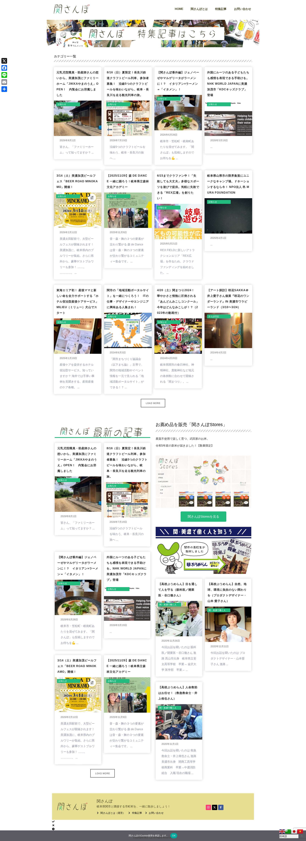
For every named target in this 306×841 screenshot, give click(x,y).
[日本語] (294, 831)
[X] (4, 60)
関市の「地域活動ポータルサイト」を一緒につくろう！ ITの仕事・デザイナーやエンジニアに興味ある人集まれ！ (128, 299)
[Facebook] (4, 67)
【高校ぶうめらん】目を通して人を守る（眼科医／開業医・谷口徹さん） (177, 590)
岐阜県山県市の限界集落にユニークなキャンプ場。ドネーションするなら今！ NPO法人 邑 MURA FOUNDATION (228, 184)
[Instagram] (208, 807)
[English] (282, 831)
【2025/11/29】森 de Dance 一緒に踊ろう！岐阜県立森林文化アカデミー (128, 181)
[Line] (4, 74)
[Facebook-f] (220, 807)
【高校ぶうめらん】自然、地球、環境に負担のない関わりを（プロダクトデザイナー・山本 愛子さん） (227, 593)
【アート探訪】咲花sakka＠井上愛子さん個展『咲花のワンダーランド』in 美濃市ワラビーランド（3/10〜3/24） (228, 299)
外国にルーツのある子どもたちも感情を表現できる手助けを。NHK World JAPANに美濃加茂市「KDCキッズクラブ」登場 (228, 84)
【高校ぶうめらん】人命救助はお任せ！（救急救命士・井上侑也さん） (177, 693)
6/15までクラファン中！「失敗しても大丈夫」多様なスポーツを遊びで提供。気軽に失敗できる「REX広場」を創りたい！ (178, 187)
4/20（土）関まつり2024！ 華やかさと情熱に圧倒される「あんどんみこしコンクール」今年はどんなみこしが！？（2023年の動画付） (178, 301)
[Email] (4, 82)
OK (173, 835)
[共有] (4, 89)
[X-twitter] (214, 807)
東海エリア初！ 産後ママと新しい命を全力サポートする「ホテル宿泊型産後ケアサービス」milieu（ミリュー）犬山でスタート (77, 301)
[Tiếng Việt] (300, 831)
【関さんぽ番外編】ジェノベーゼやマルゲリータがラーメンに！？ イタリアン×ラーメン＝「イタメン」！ (178, 81)
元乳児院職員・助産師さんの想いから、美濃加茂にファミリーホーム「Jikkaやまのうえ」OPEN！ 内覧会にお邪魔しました (77, 84)
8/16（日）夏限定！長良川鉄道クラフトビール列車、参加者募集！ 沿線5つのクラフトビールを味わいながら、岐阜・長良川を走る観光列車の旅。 (128, 84)
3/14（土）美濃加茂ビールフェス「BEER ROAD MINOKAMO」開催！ (77, 181)
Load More (153, 403)
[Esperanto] (288, 831)
